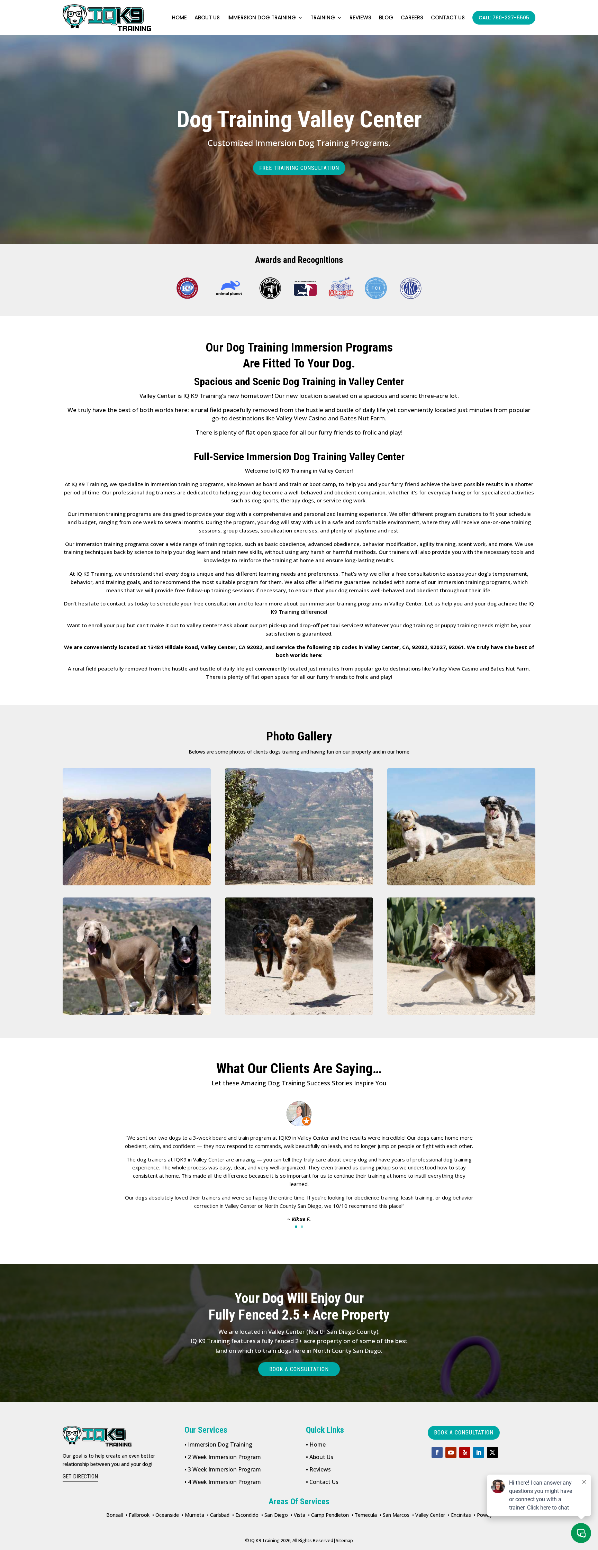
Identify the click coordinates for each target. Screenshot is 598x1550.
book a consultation (463, 1432)
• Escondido (245, 1515)
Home (179, 17)
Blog (386, 17)
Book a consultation (299, 1369)
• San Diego (274, 1515)
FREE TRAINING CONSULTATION (299, 168)
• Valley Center (428, 1515)
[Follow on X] (492, 1452)
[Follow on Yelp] (464, 1452)
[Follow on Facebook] (437, 1452)
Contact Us (322, 1482)
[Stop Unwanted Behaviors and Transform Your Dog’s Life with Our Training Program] (137, 956)
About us (207, 17)
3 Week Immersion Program (222, 1469)
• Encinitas (459, 1515)
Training (322, 17)
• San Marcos (394, 1515)
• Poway (483, 1515)
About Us (319, 1457)
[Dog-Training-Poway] (137, 826)
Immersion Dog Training (261, 17)
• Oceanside (165, 1515)
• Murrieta (193, 1515)
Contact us (448, 17)
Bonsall (114, 1515)
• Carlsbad (218, 1515)
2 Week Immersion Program (222, 1457)
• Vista (298, 1515)
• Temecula (364, 1515)
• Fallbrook (138, 1515)
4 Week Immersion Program (222, 1482)
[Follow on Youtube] (450, 1452)
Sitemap (343, 1540)
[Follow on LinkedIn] (478, 1452)
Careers (412, 17)
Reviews (360, 17)
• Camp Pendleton (328, 1515)
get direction (80, 1476)
